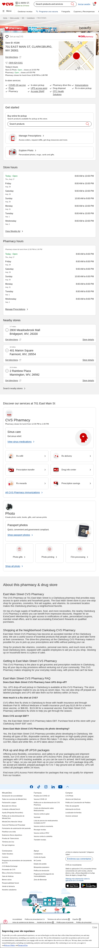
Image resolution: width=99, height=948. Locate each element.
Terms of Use (23, 945)
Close (94, 927)
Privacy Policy (9, 945)
